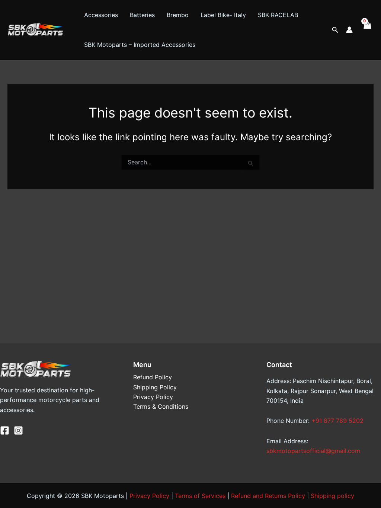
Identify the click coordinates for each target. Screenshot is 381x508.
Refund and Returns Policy (268, 495)
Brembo (178, 15)
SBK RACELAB (278, 15)
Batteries (142, 15)
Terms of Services (200, 495)
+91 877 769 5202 (337, 420)
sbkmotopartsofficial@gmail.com (313, 450)
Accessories (101, 15)
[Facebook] (4, 430)
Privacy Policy (153, 397)
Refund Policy (152, 377)
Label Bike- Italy (223, 15)
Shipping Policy (155, 387)
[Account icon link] (349, 29)
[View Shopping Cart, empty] (367, 30)
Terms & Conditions (160, 406)
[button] (335, 30)
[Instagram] (18, 430)
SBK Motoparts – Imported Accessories (139, 44)
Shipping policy (332, 495)
